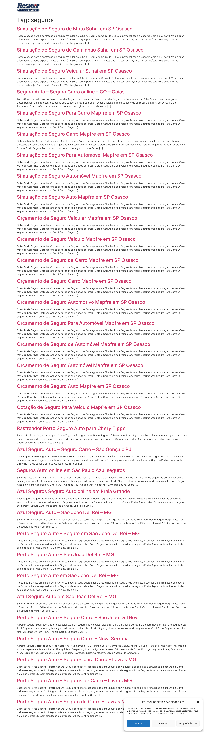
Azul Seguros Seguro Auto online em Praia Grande (73, 491)
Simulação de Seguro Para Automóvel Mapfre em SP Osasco (85, 155)
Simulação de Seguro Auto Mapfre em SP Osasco (72, 197)
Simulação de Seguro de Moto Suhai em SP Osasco (74, 29)
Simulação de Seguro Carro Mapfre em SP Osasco (73, 134)
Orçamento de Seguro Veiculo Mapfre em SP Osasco (76, 239)
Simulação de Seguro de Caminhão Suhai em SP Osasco (80, 50)
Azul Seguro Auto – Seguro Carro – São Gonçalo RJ (74, 449)
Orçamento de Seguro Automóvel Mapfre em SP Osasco (80, 365)
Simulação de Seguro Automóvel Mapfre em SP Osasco (79, 176)
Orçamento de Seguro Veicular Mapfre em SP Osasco (77, 218)
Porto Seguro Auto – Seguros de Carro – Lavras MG (74, 680)
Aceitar (139, 723)
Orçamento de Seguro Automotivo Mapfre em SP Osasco (81, 302)
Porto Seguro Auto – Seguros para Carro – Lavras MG (76, 659)
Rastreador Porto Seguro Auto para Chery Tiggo (71, 428)
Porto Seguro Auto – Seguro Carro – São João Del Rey (77, 617)
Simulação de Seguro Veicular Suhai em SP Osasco (74, 71)
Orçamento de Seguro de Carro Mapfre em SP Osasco (78, 260)
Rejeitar (163, 723)
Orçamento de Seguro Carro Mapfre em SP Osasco (74, 281)
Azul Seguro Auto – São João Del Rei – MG (64, 512)
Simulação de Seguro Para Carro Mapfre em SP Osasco (79, 113)
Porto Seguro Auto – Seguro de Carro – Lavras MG (73, 702)
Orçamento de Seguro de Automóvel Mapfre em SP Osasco (83, 344)
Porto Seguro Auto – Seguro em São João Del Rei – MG (78, 533)
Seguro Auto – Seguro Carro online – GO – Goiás (71, 92)
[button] (198, 702)
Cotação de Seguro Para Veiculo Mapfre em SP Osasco (79, 407)
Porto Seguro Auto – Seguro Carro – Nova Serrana (73, 638)
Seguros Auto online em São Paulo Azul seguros (71, 470)
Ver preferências (188, 723)
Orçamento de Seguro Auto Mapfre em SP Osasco (73, 386)
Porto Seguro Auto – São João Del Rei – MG (65, 554)
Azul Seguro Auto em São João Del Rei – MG (66, 596)
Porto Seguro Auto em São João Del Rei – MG (68, 575)
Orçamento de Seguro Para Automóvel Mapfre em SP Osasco (86, 323)
